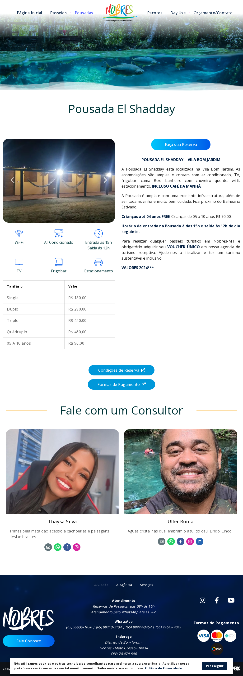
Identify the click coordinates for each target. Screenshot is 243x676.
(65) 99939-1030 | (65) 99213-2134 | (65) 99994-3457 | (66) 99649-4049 (123, 627)
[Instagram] (202, 600)
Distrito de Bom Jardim (123, 642)
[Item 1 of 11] (59, 181)
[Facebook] (217, 600)
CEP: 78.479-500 (124, 653)
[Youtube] (231, 600)
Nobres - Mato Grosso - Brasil (123, 648)
